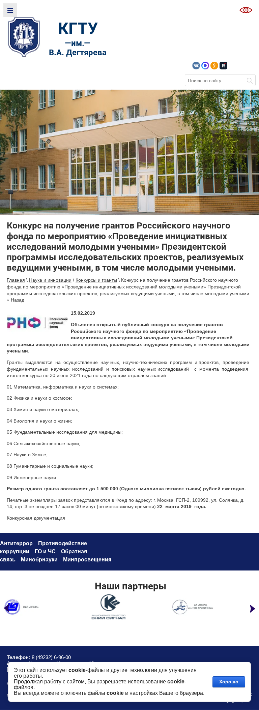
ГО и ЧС (45, 551)
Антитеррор (16, 543)
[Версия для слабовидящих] (245, 10)
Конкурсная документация (36, 518)
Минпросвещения (87, 559)
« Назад (15, 300)
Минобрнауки (39, 559)
